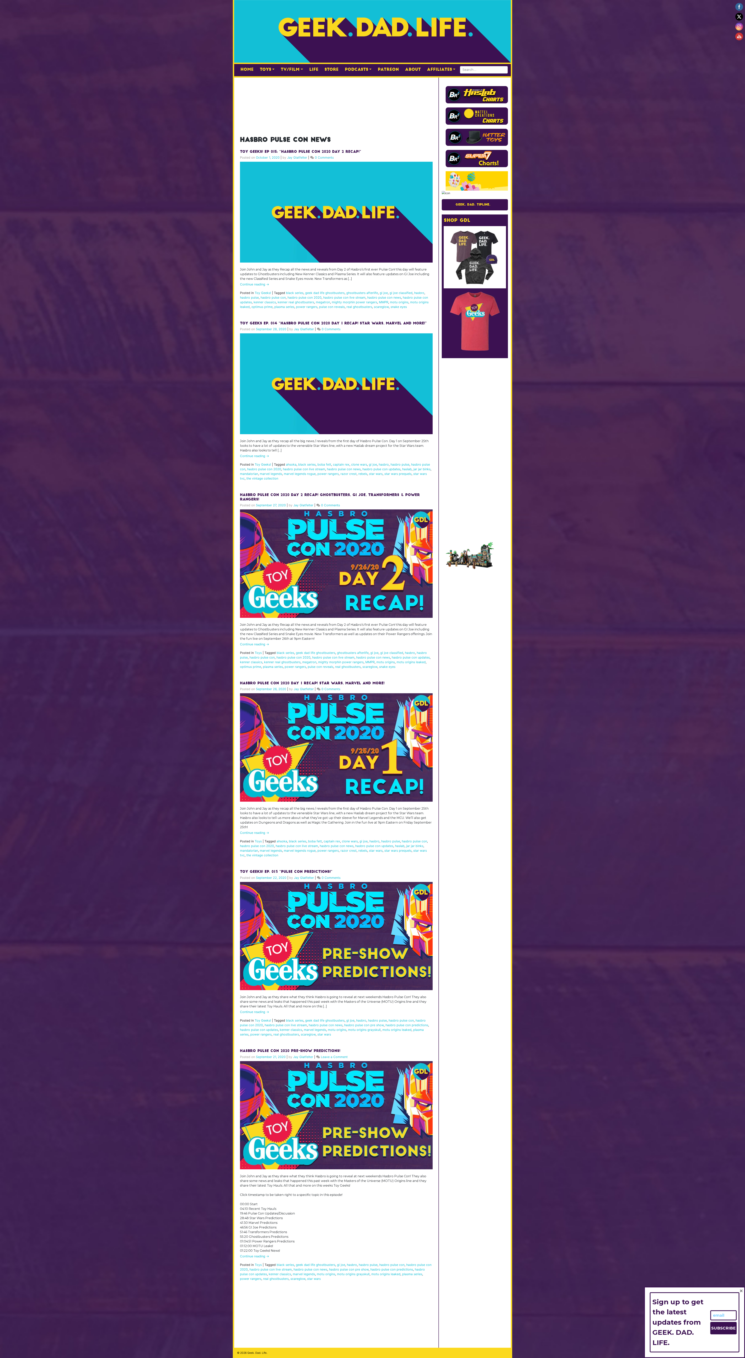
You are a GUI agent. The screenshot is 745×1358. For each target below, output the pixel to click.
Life (313, 70)
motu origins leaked (411, 662)
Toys (265, 70)
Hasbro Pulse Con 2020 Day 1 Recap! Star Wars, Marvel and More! (312, 683)
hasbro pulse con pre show (364, 1025)
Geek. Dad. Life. (257, 1352)
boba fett (324, 464)
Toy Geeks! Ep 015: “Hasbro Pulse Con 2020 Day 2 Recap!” (300, 152)
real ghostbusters (359, 307)
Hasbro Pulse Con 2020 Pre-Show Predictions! (290, 1051)
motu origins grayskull (364, 1030)
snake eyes (399, 307)
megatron (323, 302)
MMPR (383, 302)
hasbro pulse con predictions (406, 1025)
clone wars (359, 464)
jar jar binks (422, 469)
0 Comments (324, 157)
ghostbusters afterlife (362, 293)
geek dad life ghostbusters (325, 293)
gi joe (384, 293)
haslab (407, 469)
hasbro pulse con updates (381, 469)
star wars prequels (397, 474)
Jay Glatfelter (297, 157)
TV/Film (290, 70)
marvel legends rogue (300, 474)
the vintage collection (262, 478)
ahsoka (291, 464)
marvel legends (271, 474)
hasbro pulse (249, 297)
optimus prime (262, 307)
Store (332, 70)
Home (247, 70)
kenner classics (265, 302)
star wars (376, 474)
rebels (362, 474)
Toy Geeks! (263, 293)
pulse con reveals (332, 307)
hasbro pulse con (273, 297)
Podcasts (356, 70)
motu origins (399, 302)
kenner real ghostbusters (296, 302)
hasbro (419, 293)
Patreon (388, 70)
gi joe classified (401, 293)
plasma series (284, 307)
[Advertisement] (336, 105)
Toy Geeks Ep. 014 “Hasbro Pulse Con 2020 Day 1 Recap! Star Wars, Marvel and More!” (333, 323)
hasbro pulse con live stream (344, 297)
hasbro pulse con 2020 (304, 297)
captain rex (341, 464)
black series (294, 293)
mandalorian (249, 474)
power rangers (306, 307)
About (413, 70)
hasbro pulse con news (384, 297)
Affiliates (439, 70)
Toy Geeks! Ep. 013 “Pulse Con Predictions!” (286, 872)
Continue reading (254, 284)
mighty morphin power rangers (354, 302)
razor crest (348, 474)
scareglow (381, 307)
